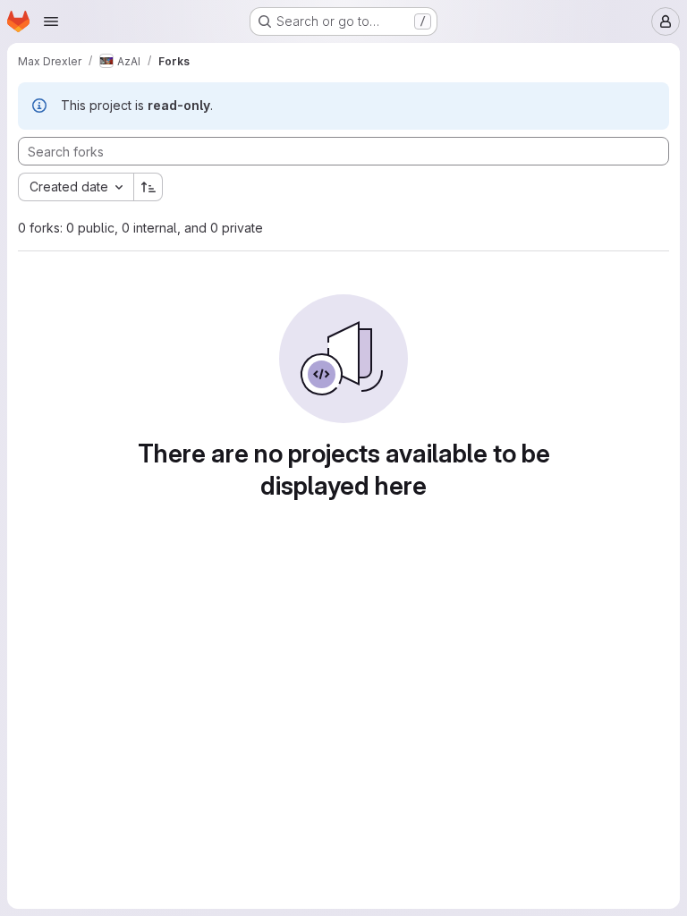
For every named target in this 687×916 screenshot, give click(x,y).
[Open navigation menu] (51, 21)
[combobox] (75, 187)
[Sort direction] (148, 187)
